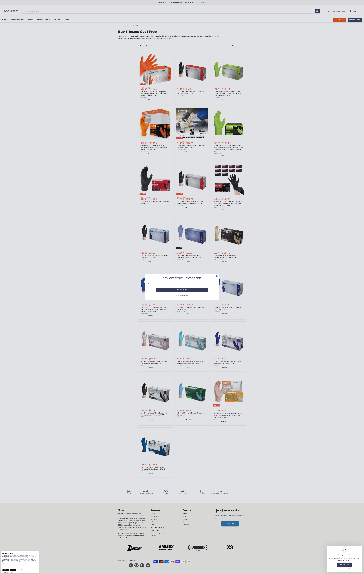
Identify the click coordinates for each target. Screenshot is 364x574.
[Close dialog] (217, 276)
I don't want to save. (182, 295)
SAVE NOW (182, 290)
